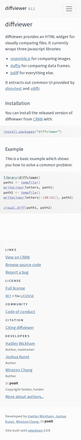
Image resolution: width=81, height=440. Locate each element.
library (10, 177)
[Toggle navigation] (69, 9)
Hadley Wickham (20, 343)
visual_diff (14, 207)
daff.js (15, 65)
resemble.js (20, 58)
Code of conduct (20, 311)
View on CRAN (17, 257)
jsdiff (14, 72)
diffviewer (16, 8)
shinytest (13, 88)
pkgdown (35, 430)
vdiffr (34, 88)
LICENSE (27, 295)
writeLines (13, 187)
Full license (15, 288)
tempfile (29, 182)
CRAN (38, 119)
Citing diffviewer (19, 327)
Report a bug (17, 272)
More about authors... (24, 396)
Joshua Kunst (17, 356)
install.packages (19, 132)
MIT (8, 295)
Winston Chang (18, 369)
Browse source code (23, 264)
